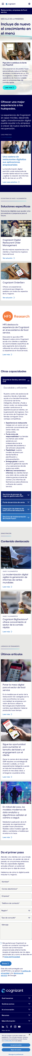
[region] (16, 1044)
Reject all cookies (16, 1049)
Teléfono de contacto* (11, 903)
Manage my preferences (16, 1054)
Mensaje (5, 925)
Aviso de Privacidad (12, 957)
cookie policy (8, 1040)
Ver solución (8, 258)
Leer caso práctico (10, 182)
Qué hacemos (7, 998)
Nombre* (5, 882)
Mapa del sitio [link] (6, 1030)
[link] (10, 4)
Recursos (5, 1015)
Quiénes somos (8, 1004)
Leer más (8, 87)
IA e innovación (8, 1010)
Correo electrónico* (10, 889)
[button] (29, 4)
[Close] (29, 1034)
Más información (8, 1021)
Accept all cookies (16, 1045)
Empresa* (5, 896)
